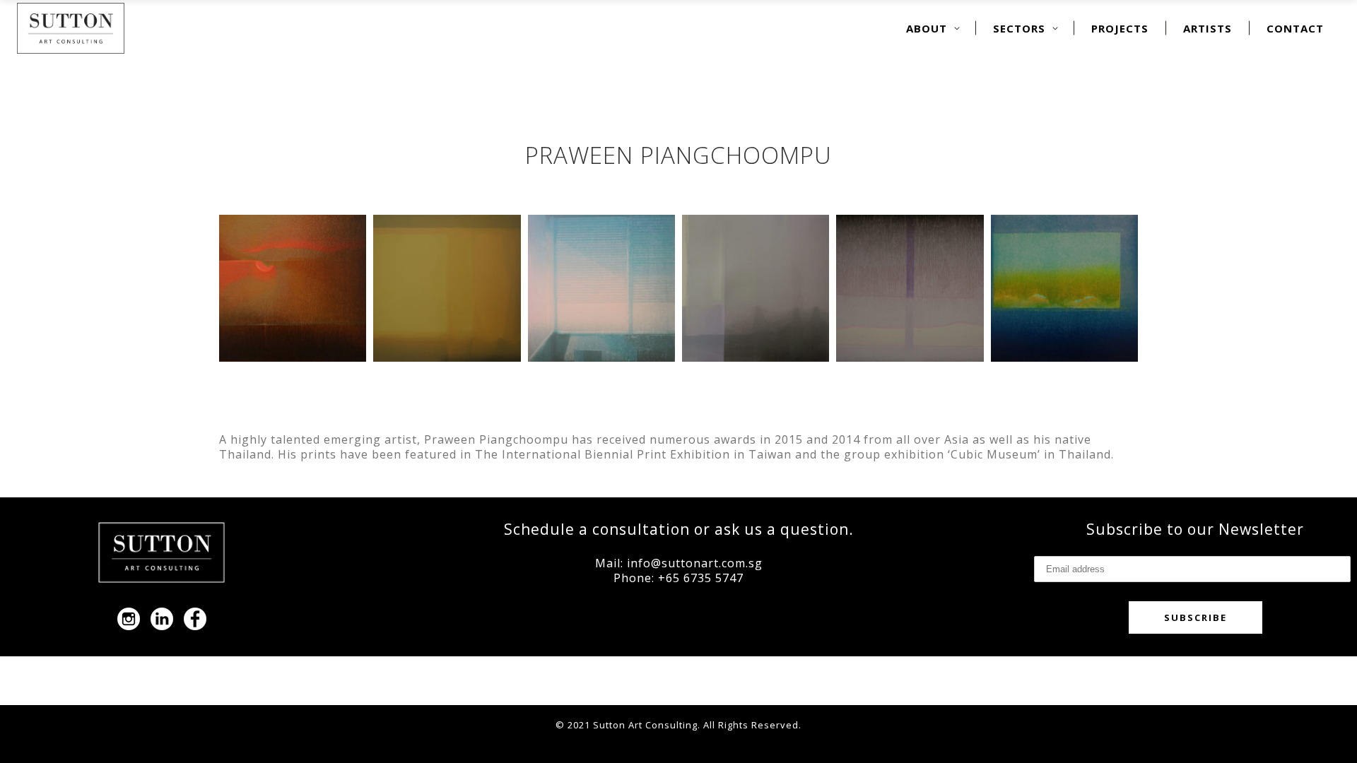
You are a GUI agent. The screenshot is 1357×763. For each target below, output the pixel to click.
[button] (292, 288)
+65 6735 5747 (701, 578)
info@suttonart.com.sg (695, 563)
